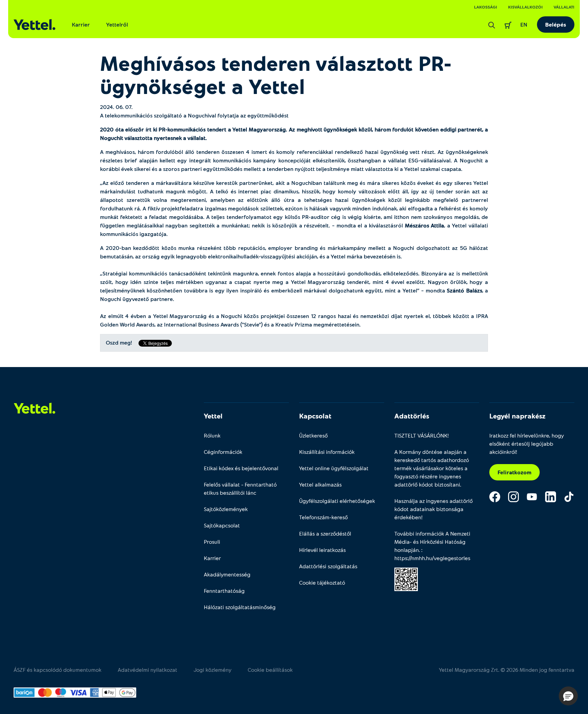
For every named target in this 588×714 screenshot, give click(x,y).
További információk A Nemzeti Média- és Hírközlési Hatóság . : (432, 545)
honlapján (406, 549)
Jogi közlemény (212, 669)
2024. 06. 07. (116, 107)
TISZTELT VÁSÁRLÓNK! (421, 435)
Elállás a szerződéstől (325, 533)
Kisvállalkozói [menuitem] (525, 6)
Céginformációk (223, 451)
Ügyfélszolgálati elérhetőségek (337, 500)
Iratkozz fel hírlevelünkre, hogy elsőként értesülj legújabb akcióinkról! (526, 443)
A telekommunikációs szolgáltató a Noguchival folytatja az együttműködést (194, 115)
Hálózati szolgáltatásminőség (240, 607)
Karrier (81, 24)
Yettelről (117, 24)
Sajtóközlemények (226, 509)
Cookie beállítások (270, 669)
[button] (568, 695)
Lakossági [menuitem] (485, 6)
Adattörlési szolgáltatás (328, 566)
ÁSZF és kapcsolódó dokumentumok (57, 669)
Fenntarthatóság (224, 590)
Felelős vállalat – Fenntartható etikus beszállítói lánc (240, 488)
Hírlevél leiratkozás (322, 549)
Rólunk (212, 435)
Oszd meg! (119, 343)
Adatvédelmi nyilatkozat (147, 669)
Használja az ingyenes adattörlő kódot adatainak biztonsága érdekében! (433, 508)
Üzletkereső (313, 435)
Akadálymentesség (227, 574)
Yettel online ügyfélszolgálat (334, 468)
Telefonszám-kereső (323, 517)
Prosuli (212, 541)
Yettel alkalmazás (320, 484)
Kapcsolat (315, 416)
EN (523, 24)
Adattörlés (411, 416)
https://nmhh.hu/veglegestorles (432, 558)
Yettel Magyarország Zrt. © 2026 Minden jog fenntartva (506, 669)
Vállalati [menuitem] (564, 6)
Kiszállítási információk (327, 451)
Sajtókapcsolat (222, 525)
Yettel (213, 416)
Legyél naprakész (517, 416)
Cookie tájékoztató (322, 582)
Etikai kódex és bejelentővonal (241, 468)
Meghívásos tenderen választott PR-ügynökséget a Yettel (275, 74)
